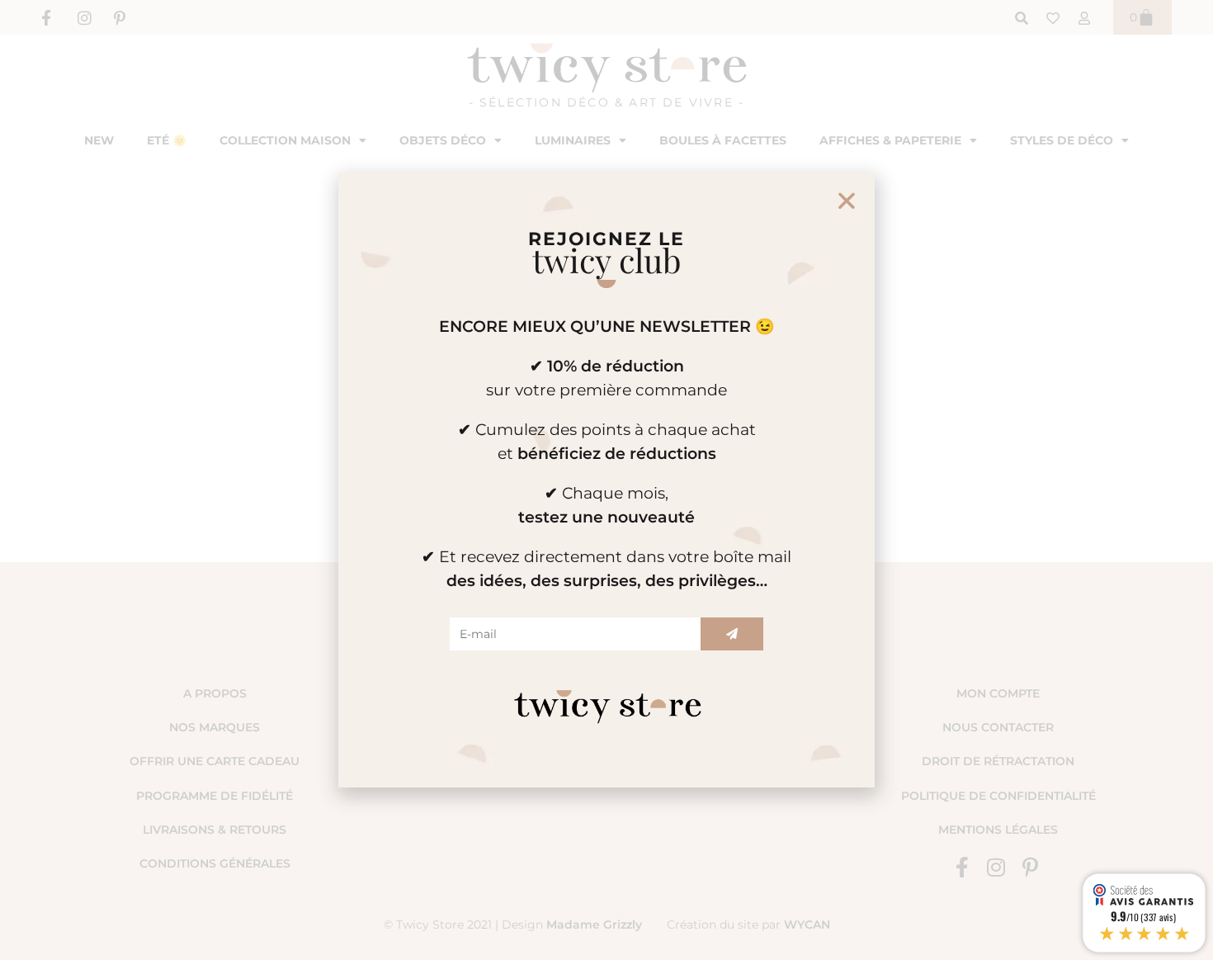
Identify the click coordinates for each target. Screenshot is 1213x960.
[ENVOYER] (732, 633)
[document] (606, 480)
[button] (846, 200)
